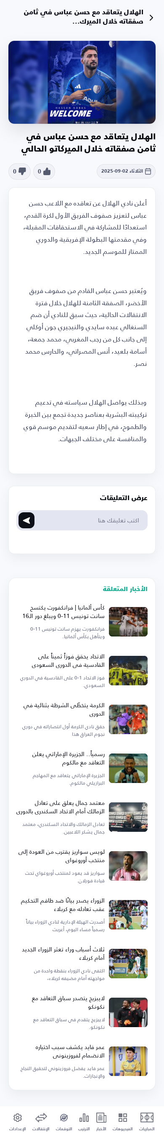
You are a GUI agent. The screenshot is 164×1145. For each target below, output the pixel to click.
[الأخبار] (152, 17)
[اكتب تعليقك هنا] (26, 520)
